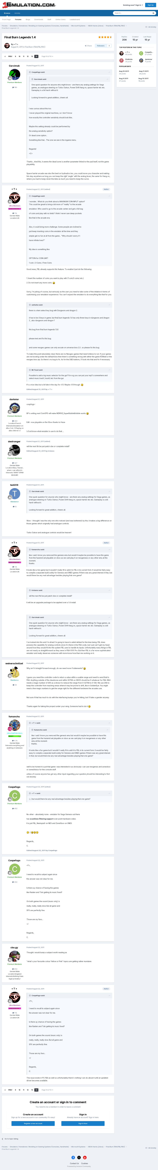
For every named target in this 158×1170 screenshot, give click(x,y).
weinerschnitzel (14, 663)
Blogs (28, 19)
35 (15, 685)
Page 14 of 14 (47, 56)
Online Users (60, 19)
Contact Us (74, 1163)
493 (15, 421)
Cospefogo (14, 787)
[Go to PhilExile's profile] (121, 60)
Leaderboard (75, 19)
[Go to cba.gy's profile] (14, 956)
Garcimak (14, 65)
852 (15, 969)
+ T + (16, 44)
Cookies (84, 1163)
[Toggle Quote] (30, 72)
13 (32, 56)
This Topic (143, 13)
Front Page (6, 19)
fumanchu (14, 716)
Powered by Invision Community (79, 1166)
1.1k (15, 213)
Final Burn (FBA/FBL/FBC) (35, 47)
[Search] (153, 13)
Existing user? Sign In (132, 5)
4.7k (15, 741)
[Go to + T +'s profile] (7, 45)
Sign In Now (83, 1123)
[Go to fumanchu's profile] (14, 725)
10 (19, 56)
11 (23, 56)
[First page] (5, 56)
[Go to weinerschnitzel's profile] (14, 672)
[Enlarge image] (54, 283)
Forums (18, 19)
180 (15, 87)
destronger (14, 441)
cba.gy (14, 947)
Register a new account (33, 1123)
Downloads (38, 19)
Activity (17, 13)
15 (15, 506)
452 (15, 808)
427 (15, 463)
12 (28, 56)
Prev (10, 56)
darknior (14, 399)
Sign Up (151, 5)
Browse (7, 13)
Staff (49, 19)
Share (89, 46)
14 (36, 56)
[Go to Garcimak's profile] (14, 74)
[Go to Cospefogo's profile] (14, 795)
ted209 (14, 485)
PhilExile (128, 59)
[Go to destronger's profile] (14, 450)
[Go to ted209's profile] (14, 493)
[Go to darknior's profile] (14, 408)
